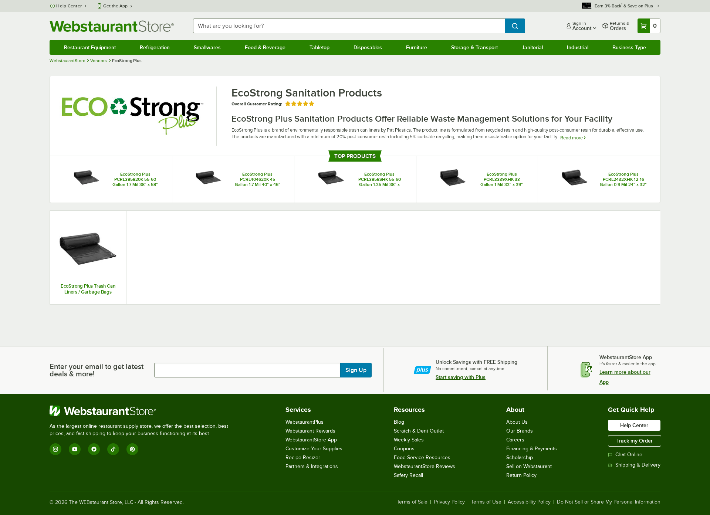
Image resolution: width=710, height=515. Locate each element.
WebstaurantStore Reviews (424, 466)
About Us (517, 422)
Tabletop (319, 47)
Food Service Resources (422, 457)
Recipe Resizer (302, 457)
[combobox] (348, 25)
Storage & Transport (474, 47)
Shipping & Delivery (637, 465)
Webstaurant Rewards (310, 431)
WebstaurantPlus (304, 422)
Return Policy (521, 475)
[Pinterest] (132, 449)
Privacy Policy (449, 502)
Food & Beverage (265, 47)
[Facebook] (94, 449)
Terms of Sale (412, 502)
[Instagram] (55, 449)
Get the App (115, 6)
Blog (399, 422)
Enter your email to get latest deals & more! (96, 370)
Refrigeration (155, 47)
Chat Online (628, 454)
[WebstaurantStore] (142, 411)
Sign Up (355, 370)
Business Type (629, 47)
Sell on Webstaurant (529, 466)
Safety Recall (408, 475)
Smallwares (207, 47)
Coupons (404, 448)
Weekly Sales (409, 440)
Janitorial (532, 47)
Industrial (577, 47)
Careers (515, 440)
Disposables (368, 47)
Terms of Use (486, 502)
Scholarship (519, 457)
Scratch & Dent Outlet (419, 431)
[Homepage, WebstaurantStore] (112, 26)
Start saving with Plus (461, 377)
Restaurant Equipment (90, 47)
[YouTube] (75, 449)
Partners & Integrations (311, 466)
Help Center (69, 6)
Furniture (416, 47)
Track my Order (634, 441)
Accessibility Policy (529, 502)
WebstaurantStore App (311, 440)
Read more (572, 137)
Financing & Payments (531, 448)
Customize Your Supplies (313, 448)
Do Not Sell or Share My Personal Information (608, 502)
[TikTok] (113, 449)
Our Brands (519, 431)
